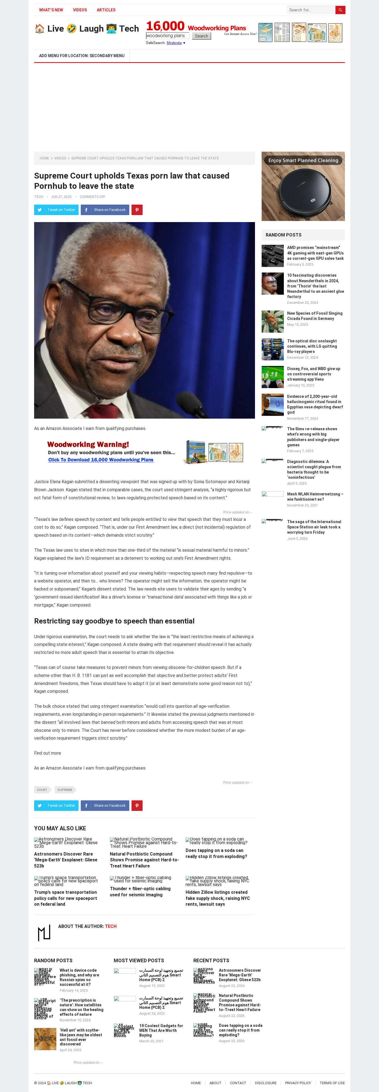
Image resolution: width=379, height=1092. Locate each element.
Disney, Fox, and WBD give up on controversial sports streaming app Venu (313, 373)
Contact (238, 1083)
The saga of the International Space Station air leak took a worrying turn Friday (314, 527)
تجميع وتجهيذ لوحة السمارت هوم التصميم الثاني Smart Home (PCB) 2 (161, 975)
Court (42, 790)
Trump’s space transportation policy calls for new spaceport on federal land (65, 898)
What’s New (51, 10)
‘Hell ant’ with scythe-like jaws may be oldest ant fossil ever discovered (81, 1037)
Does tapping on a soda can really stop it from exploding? (240, 1030)
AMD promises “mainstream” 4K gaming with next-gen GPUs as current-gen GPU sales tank (315, 252)
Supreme (64, 790)
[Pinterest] (137, 210)
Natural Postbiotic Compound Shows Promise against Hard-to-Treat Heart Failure (144, 860)
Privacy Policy (298, 1083)
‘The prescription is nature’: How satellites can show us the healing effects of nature (81, 1007)
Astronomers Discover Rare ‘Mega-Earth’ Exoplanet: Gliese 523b (65, 860)
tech (38, 197)
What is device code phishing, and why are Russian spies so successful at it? (79, 977)
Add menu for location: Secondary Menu (82, 56)
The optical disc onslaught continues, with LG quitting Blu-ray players (312, 346)
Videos (80, 10)
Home (44, 158)
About (215, 1083)
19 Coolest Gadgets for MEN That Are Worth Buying (161, 1030)
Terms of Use (332, 1083)
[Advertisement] (189, 104)
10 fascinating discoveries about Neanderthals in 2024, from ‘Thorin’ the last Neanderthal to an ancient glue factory (315, 286)
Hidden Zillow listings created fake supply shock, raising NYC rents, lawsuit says (218, 898)
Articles (106, 10)
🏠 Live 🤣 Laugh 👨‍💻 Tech (86, 28)
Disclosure (266, 1083)
